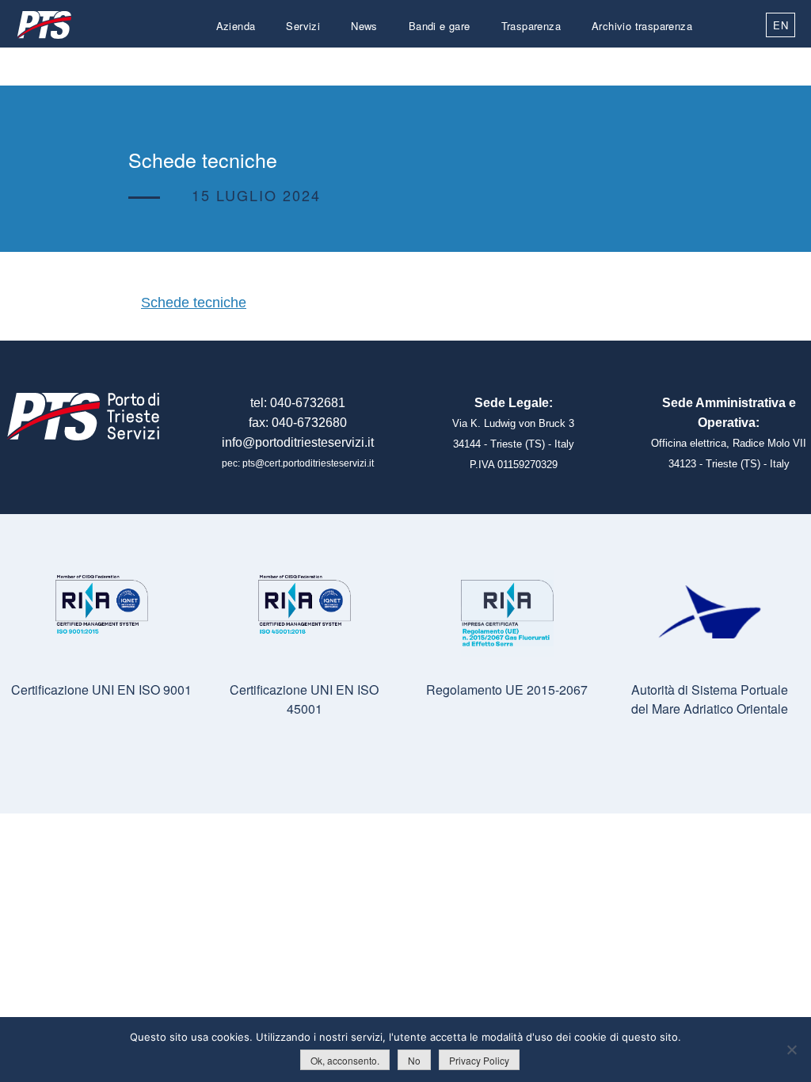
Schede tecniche (193, 303)
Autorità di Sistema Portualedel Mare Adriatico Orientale (709, 699)
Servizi (303, 25)
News (364, 25)
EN (780, 24)
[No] (791, 1049)
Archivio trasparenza (642, 25)
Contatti (673, 63)
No (414, 1060)
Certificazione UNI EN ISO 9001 (101, 689)
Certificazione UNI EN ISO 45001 (304, 699)
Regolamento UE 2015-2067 (507, 689)
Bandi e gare (439, 25)
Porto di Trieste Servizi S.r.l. (43, 25)
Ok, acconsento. (344, 1060)
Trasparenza (531, 25)
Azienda (236, 25)
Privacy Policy (479, 1060)
